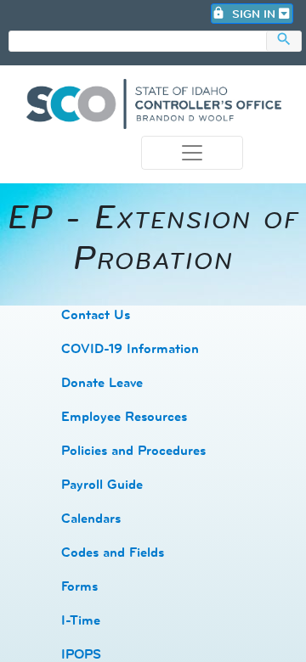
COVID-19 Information (130, 348)
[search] (137, 42)
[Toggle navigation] (192, 153)
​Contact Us (95, 314)
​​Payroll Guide (102, 484)
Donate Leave (102, 382)
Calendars (91, 518)
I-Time (80, 620)
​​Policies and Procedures (133, 450)
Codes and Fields (112, 552)
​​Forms (79, 586)
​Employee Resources (124, 416)
